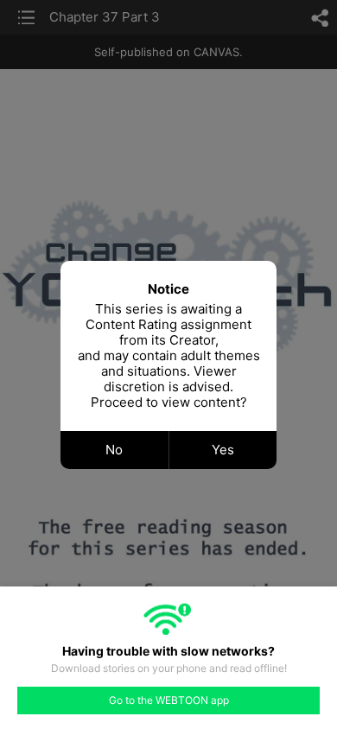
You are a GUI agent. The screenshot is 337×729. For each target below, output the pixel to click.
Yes (223, 449)
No (114, 449)
